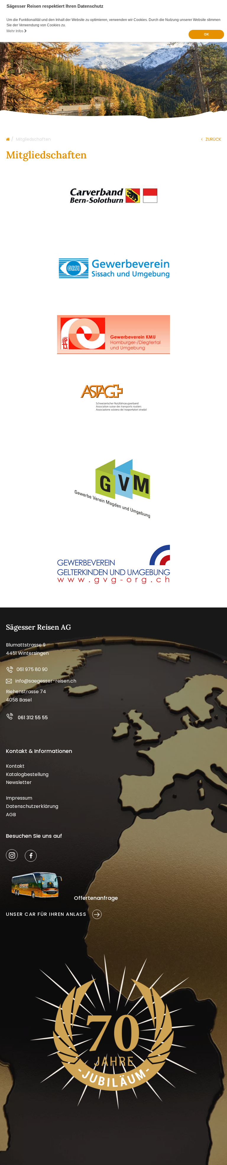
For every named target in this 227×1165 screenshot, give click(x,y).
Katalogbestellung (27, 774)
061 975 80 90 (32, 669)
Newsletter (19, 782)
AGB (11, 814)
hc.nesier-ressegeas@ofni (45, 681)
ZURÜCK (213, 139)
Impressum (19, 798)
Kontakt (15, 766)
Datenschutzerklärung (32, 806)
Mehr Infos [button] (15, 31)
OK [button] (206, 34)
